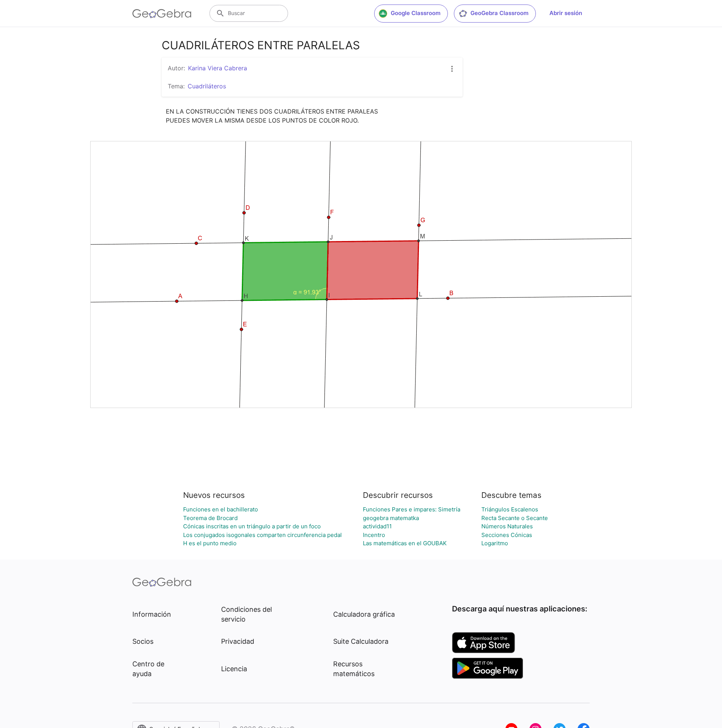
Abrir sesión (565, 13)
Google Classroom (415, 13)
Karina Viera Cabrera (217, 68)
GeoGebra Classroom (499, 13)
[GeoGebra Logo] (161, 13)
